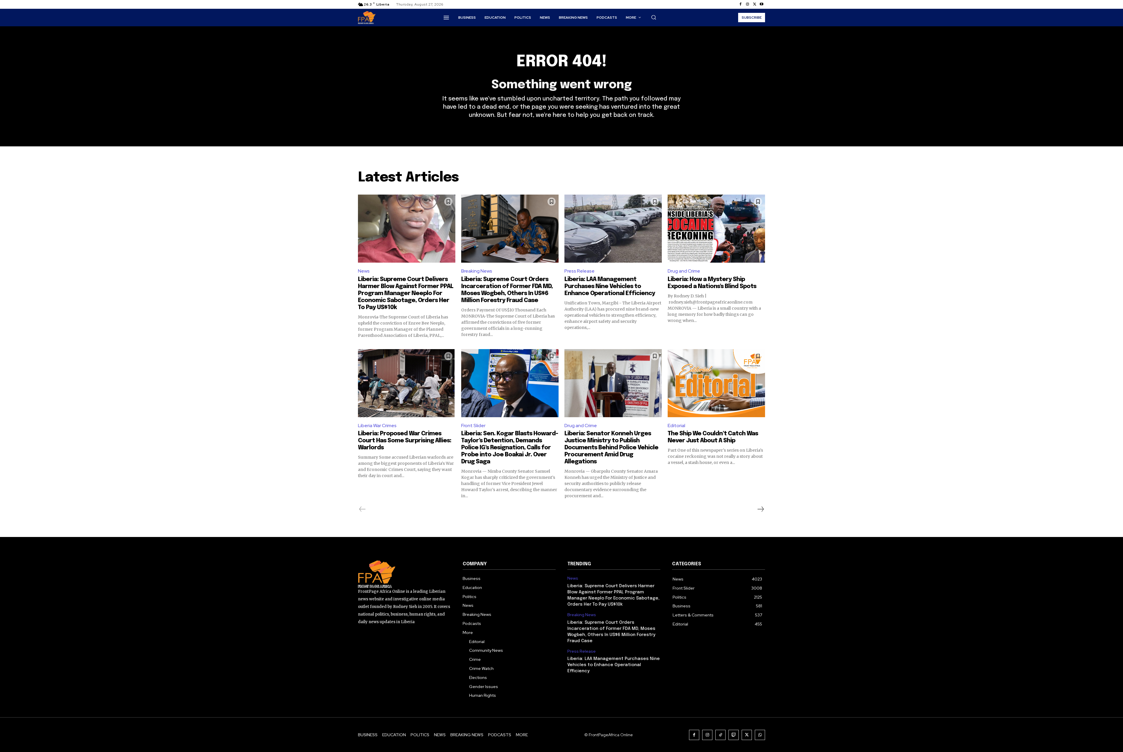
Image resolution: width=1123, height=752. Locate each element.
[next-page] (760, 509)
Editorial (676, 425)
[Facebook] (740, 4)
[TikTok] (720, 735)
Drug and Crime (684, 271)
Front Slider (473, 425)
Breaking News (476, 271)
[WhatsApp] (760, 735)
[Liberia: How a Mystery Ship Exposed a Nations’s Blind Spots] (716, 229)
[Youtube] (761, 4)
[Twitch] (733, 735)
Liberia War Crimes (377, 425)
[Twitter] (754, 4)
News (364, 271)
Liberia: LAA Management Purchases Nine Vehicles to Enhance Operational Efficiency (609, 286)
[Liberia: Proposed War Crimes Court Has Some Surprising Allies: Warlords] (406, 383)
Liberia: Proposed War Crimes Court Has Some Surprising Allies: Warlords (404, 441)
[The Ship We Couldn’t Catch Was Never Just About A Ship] (716, 383)
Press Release (579, 271)
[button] (653, 17)
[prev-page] (362, 509)
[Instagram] (747, 4)
